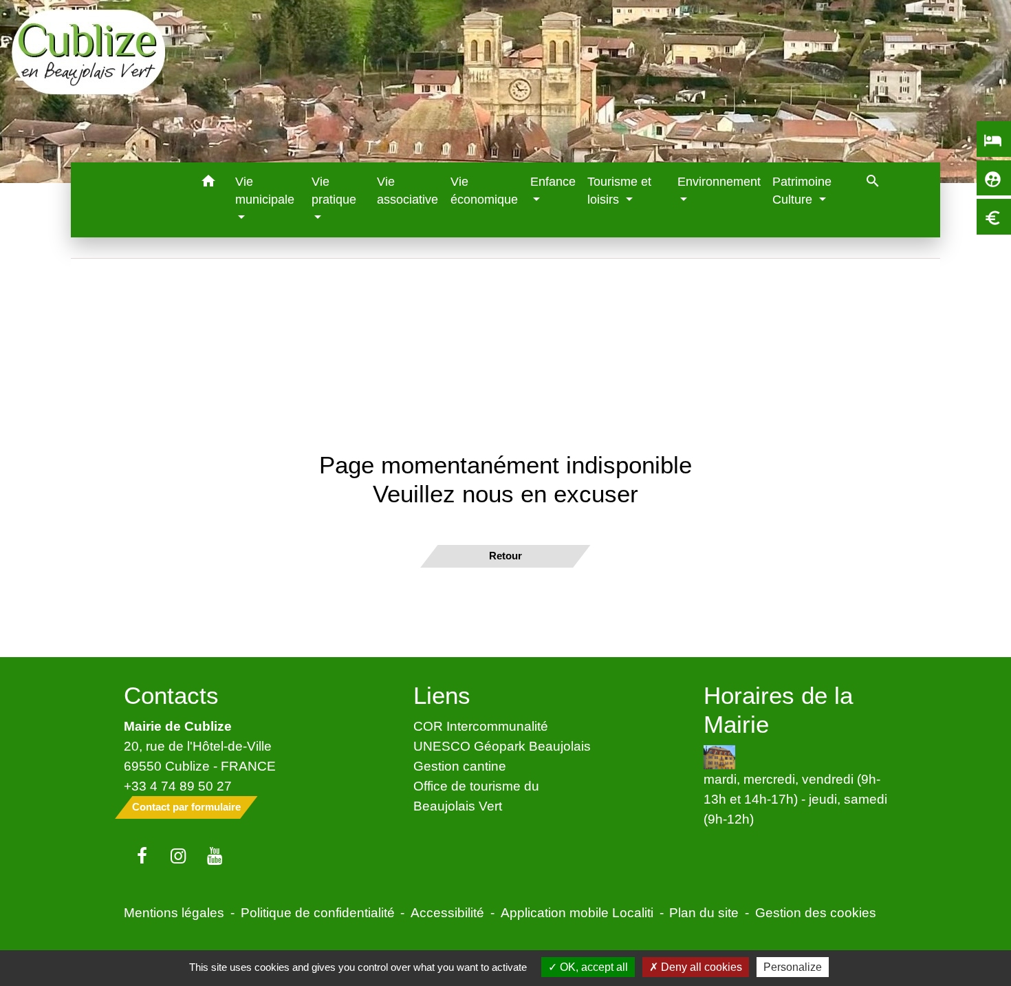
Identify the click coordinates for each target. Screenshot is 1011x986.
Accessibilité (447, 912)
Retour (505, 555)
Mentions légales (174, 912)
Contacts (171, 695)
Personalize (792, 967)
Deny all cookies (700, 967)
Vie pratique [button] (334, 190)
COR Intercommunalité (480, 725)
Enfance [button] (553, 182)
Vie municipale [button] (264, 190)
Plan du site (704, 912)
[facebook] (142, 856)
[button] (208, 183)
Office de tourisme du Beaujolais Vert (476, 795)
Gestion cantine (459, 765)
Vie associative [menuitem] (407, 190)
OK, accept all (592, 967)
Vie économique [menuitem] (484, 190)
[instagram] (178, 856)
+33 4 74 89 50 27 (178, 785)
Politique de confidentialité (318, 912)
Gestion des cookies (815, 912)
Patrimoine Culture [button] (801, 190)
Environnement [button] (719, 182)
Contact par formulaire (186, 807)
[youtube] (215, 856)
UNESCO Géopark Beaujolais (502, 745)
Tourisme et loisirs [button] (619, 190)
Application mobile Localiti (577, 912)
